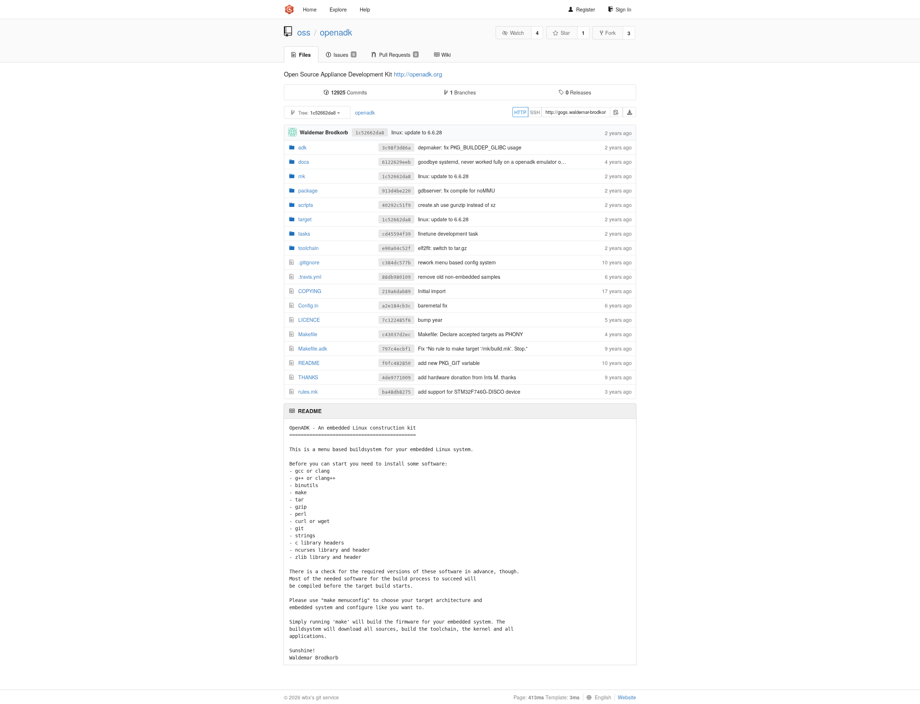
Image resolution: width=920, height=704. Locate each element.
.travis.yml (309, 276)
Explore (338, 9)
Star (565, 32)
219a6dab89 (396, 291)
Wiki (446, 54)
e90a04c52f (396, 248)
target (305, 219)
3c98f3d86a (396, 147)
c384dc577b (396, 262)
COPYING (309, 291)
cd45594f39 (396, 234)
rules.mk (308, 391)
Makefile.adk (312, 348)
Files (305, 54)
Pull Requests (398, 54)
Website (627, 697)
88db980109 (396, 277)
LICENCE (309, 319)
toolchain (308, 247)
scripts (305, 204)
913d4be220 (396, 191)
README (308, 362)
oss (303, 32)
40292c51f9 (396, 205)
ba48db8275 (396, 392)
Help (365, 9)
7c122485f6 (396, 320)
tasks (304, 233)
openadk (336, 32)
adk (302, 147)
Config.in (308, 305)
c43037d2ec (396, 334)
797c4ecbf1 (396, 349)
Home (310, 9)
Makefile (307, 334)
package (308, 190)
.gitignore (308, 262)
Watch (517, 32)
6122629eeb (396, 162)
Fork (610, 32)
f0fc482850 (396, 363)
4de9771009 (396, 377)
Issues (344, 54)
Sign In (623, 9)
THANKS (308, 377)
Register (585, 9)
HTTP (520, 112)
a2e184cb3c (396, 306)
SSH (535, 112)
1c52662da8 (369, 132)
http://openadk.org (418, 74)
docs (303, 161)
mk (301, 176)
